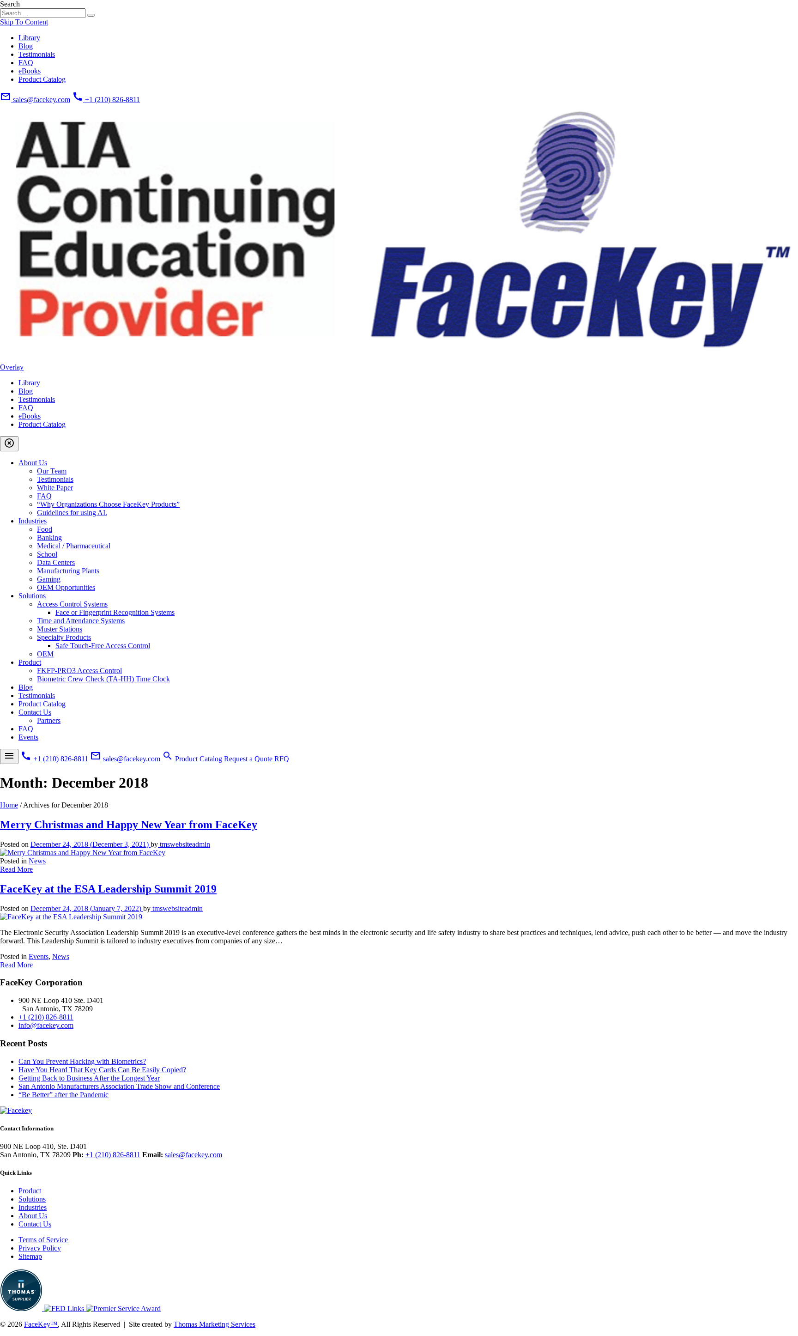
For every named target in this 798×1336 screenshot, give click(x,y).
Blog (25, 46)
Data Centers (56, 562)
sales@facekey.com (193, 1155)
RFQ (281, 759)
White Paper (55, 488)
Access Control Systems (72, 604)
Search (10, 4)
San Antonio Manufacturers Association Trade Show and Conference (119, 1086)
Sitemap (30, 1256)
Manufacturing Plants (68, 571)
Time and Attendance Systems (81, 621)
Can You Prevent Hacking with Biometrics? (82, 1061)
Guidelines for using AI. (72, 512)
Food (44, 529)
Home (9, 805)
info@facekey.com (45, 1025)
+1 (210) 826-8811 (45, 1017)
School (47, 554)
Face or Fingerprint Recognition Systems (115, 612)
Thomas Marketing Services (214, 1324)
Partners (48, 720)
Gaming (48, 579)
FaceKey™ (41, 1324)
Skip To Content (24, 22)
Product (29, 662)
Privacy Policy (39, 1248)
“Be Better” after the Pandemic (63, 1095)
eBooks (29, 71)
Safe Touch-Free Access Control (102, 646)
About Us (32, 463)
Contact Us (34, 712)
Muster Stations (59, 629)
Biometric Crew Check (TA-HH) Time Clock (103, 679)
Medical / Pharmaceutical (73, 546)
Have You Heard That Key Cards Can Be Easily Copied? (102, 1070)
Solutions (32, 596)
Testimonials (36, 54)
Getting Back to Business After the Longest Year (89, 1078)
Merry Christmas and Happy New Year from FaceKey (128, 825)
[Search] (91, 15)
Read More (16, 869)
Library (29, 38)
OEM (45, 654)
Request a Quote (248, 759)
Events (28, 737)
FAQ (25, 63)
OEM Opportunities (66, 587)
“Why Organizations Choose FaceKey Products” (108, 504)
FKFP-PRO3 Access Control (79, 670)
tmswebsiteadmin (184, 844)
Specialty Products (64, 637)
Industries (32, 521)
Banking (49, 537)
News (37, 861)
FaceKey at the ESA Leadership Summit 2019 (108, 889)
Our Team (51, 471)
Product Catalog (42, 79)
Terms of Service (43, 1240)
